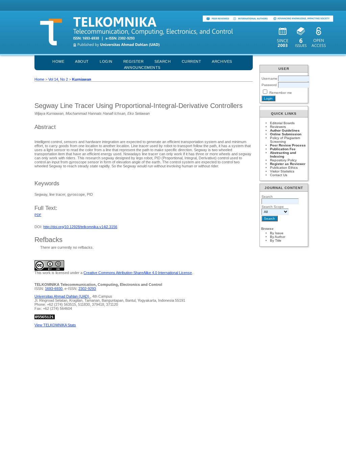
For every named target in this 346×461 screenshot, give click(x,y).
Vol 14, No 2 (58, 79)
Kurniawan (81, 79)
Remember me (280, 92)
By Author (277, 237)
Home (58, 61)
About (82, 61)
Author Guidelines (285, 130)
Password (269, 85)
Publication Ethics (284, 167)
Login (106, 61)
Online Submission (285, 134)
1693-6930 (54, 289)
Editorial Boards (282, 123)
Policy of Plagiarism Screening (285, 139)
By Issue (276, 233)
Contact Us (278, 175)
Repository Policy (283, 160)
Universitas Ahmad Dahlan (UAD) (62, 296)
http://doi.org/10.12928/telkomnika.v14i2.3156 (80, 227)
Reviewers (278, 127)
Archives (222, 61)
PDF (37, 215)
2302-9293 (87, 289)
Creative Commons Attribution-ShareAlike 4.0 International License (137, 273)
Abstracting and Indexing (283, 154)
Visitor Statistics (282, 171)
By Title (275, 240)
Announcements (142, 67)
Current (191, 61)
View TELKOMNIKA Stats (55, 325)
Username (269, 78)
